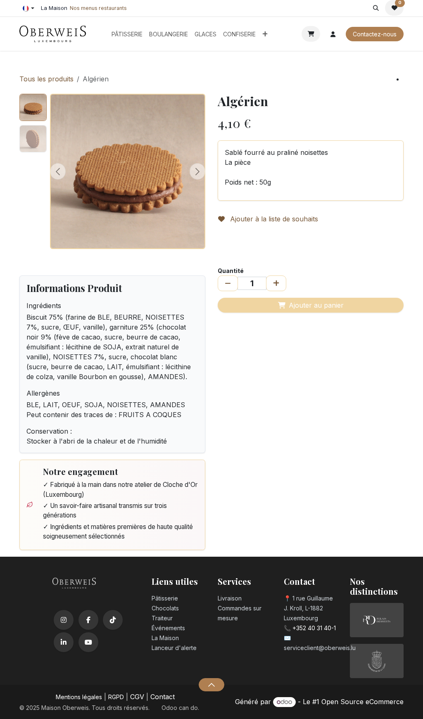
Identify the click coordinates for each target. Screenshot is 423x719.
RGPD (116, 696)
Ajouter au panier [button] (316, 305)
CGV (137, 697)
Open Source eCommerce (362, 702)
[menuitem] (127, 34)
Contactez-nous (375, 34)
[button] (375, 8)
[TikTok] (113, 620)
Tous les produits (46, 79)
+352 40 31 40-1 (314, 627)
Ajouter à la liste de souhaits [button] (273, 219)
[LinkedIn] (64, 642)
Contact (162, 697)
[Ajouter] (276, 283)
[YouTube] (88, 642)
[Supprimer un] (228, 283)
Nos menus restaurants (98, 8)
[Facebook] (88, 620)
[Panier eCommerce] (311, 34)
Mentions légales (79, 696)
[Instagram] (64, 620)
